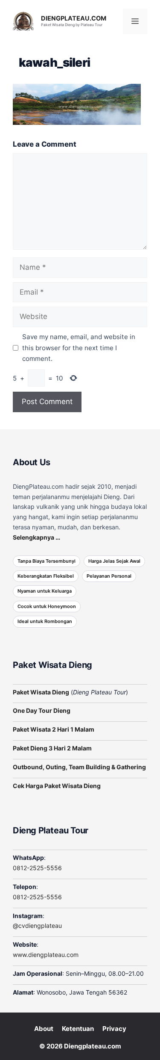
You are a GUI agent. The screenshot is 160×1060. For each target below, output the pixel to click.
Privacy (114, 1029)
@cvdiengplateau (37, 925)
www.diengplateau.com (46, 954)
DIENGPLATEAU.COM (73, 18)
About (43, 1029)
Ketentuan (78, 1029)
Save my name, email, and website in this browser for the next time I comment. (78, 348)
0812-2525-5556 (37, 867)
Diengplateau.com (92, 1046)
